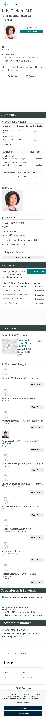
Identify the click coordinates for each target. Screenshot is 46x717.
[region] (23, 704)
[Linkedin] (8, 662)
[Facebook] (4, 662)
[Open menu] (41, 4)
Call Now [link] (14, 76)
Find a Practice (8, 677)
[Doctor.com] (12, 4)
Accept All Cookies (23, 714)
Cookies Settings (23, 703)
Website (32, 76)
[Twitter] (12, 662)
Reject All (23, 708)
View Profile (40, 341)
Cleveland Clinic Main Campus (24, 343)
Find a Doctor (27, 677)
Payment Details (23, 257)
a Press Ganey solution (15, 653)
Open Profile (37, 384)
